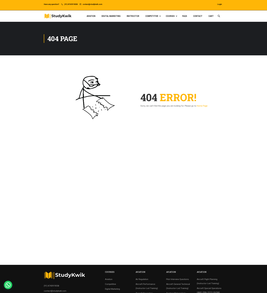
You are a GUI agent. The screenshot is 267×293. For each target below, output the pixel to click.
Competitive (151, 16)
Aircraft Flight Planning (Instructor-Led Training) (208, 281)
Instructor (133, 16)
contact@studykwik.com (92, 4)
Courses (170, 16)
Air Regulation (142, 279)
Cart (211, 16)
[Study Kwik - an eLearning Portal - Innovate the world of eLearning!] (58, 16)
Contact (197, 16)
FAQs (184, 16)
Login (219, 4)
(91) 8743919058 (71, 4)
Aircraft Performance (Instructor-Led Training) (147, 286)
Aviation (91, 16)
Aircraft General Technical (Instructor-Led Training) (178, 286)
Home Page (202, 106)
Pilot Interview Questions (177, 279)
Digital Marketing (111, 16)
